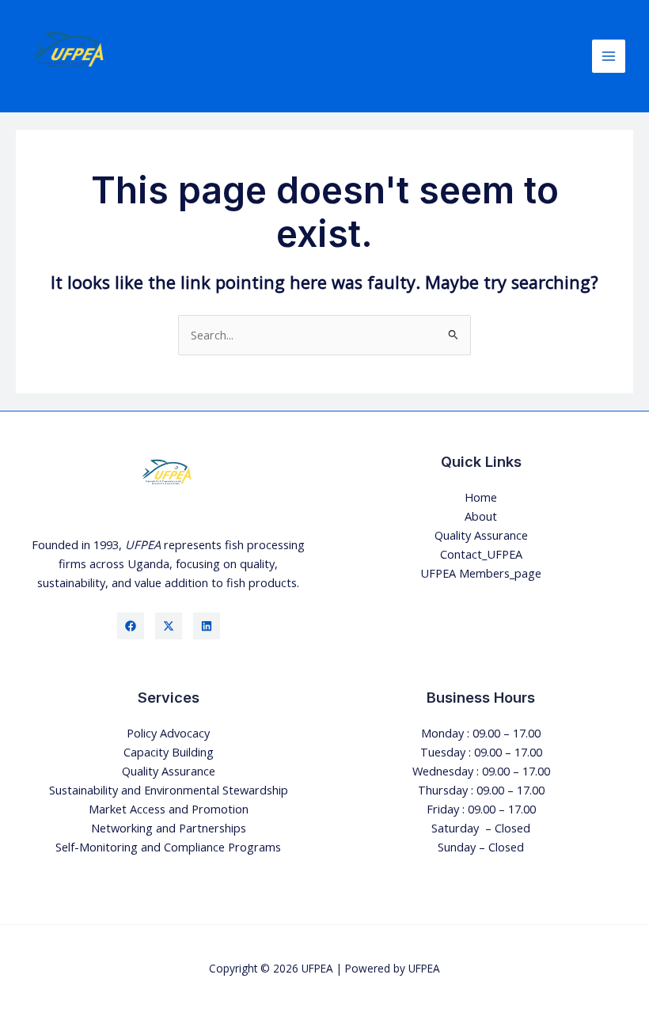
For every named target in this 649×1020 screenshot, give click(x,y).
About (481, 516)
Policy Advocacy (168, 733)
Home (481, 497)
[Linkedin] (206, 625)
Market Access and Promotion (169, 809)
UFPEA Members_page (480, 573)
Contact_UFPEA (481, 554)
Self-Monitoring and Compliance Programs (168, 847)
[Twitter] (168, 625)
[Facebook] (130, 625)
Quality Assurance (481, 535)
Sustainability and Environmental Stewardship (168, 790)
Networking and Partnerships (168, 828)
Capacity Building (168, 752)
